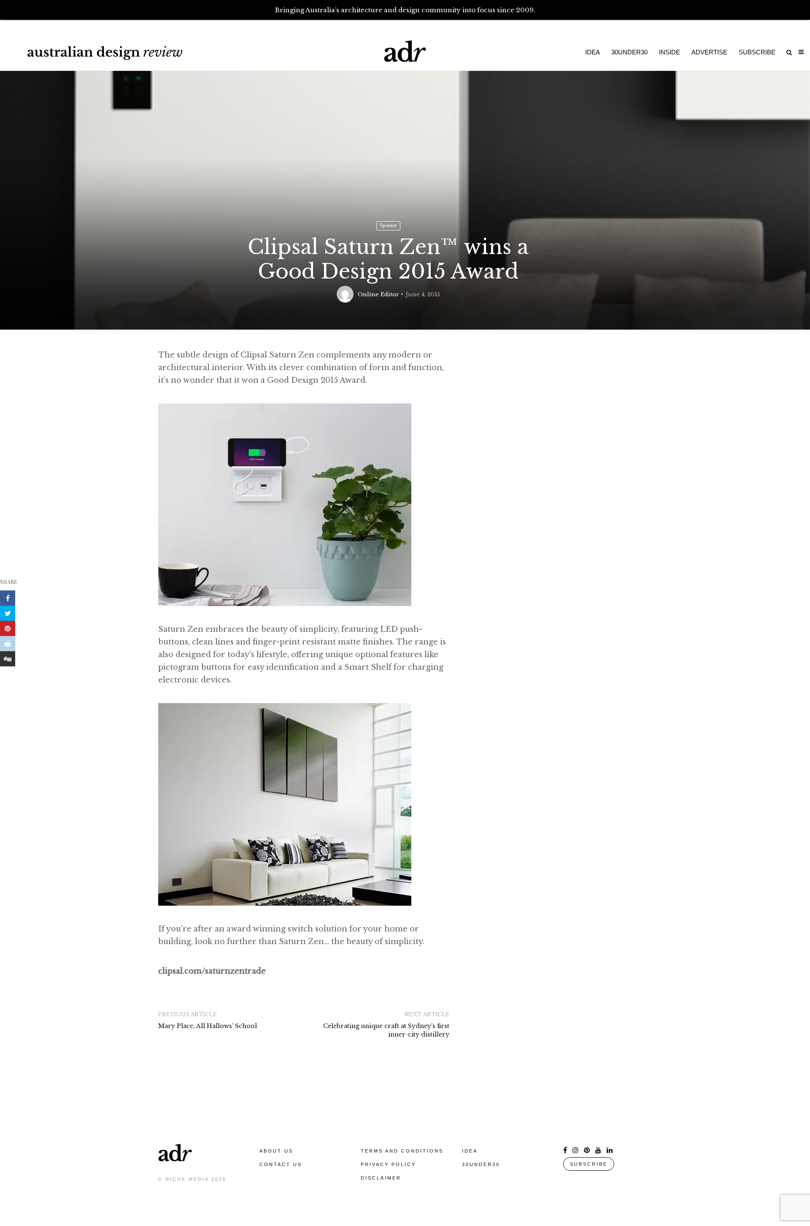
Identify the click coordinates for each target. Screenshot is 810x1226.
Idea (592, 52)
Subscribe (757, 52)
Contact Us (280, 1164)
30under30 (629, 52)
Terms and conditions (402, 1150)
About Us (276, 1150)
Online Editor (378, 294)
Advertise (709, 52)
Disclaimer (381, 1177)
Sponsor (388, 225)
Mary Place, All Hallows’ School (207, 1026)
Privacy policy (388, 1164)
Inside (669, 52)
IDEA (470, 1150)
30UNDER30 (481, 1164)
